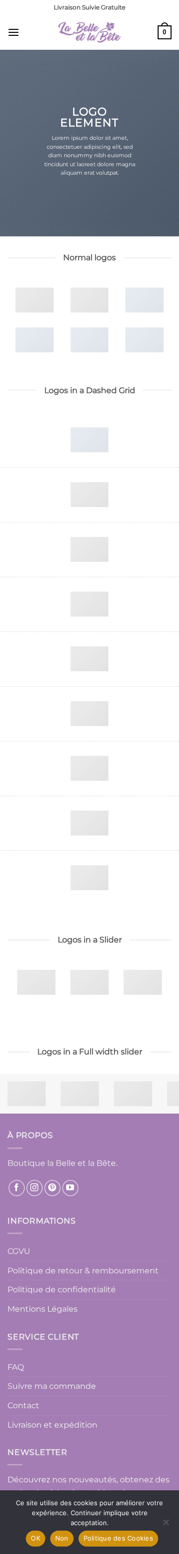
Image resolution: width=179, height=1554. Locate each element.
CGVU (18, 1251)
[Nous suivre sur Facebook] (16, 1188)
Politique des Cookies (118, 1538)
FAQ (15, 1367)
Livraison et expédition (52, 1425)
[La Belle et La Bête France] (89, 32)
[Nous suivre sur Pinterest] (52, 1188)
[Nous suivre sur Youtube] (70, 1188)
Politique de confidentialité (61, 1289)
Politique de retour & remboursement (83, 1270)
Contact (23, 1405)
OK (35, 1538)
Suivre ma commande (51, 1386)
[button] (13, 32)
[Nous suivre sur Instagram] (34, 1188)
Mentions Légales (42, 1309)
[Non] (166, 1525)
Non (62, 1538)
